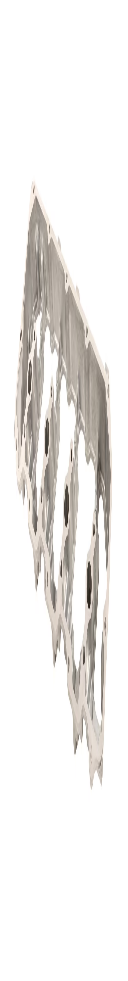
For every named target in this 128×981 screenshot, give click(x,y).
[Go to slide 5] (6, 533)
